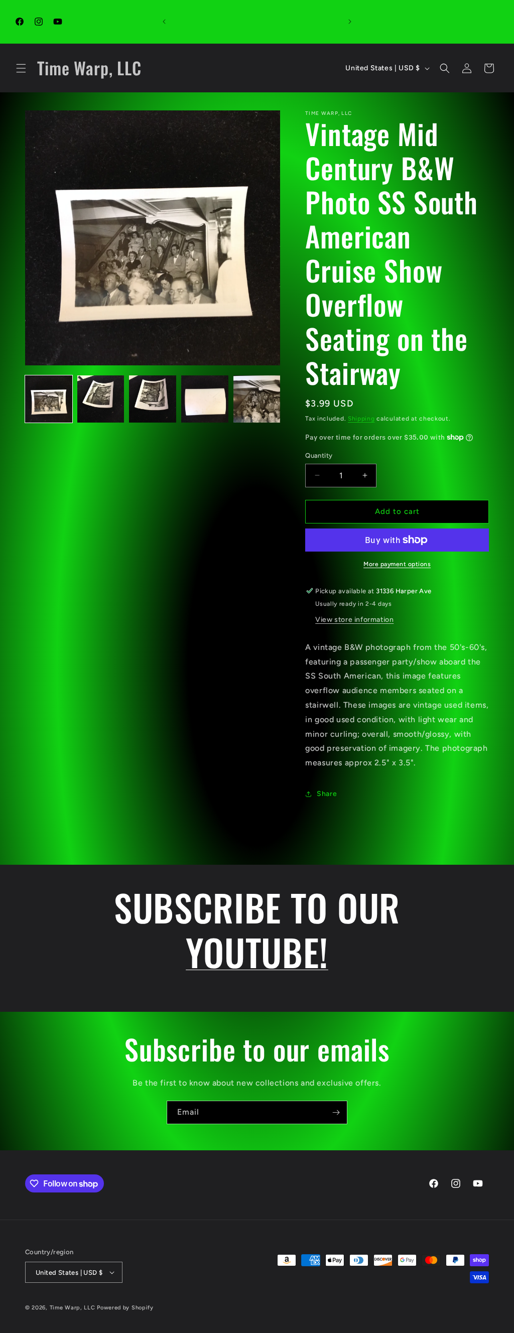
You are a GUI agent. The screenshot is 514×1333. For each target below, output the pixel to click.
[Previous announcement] (164, 21)
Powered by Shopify (125, 1307)
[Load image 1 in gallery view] (48, 399)
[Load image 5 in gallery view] (257, 399)
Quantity (318, 455)
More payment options (397, 564)
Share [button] (327, 793)
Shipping (361, 418)
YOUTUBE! (257, 951)
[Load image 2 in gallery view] (100, 399)
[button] (21, 68)
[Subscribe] (336, 1112)
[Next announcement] (350, 21)
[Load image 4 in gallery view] (204, 399)
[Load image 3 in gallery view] (152, 399)
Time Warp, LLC (72, 1307)
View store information (354, 619)
